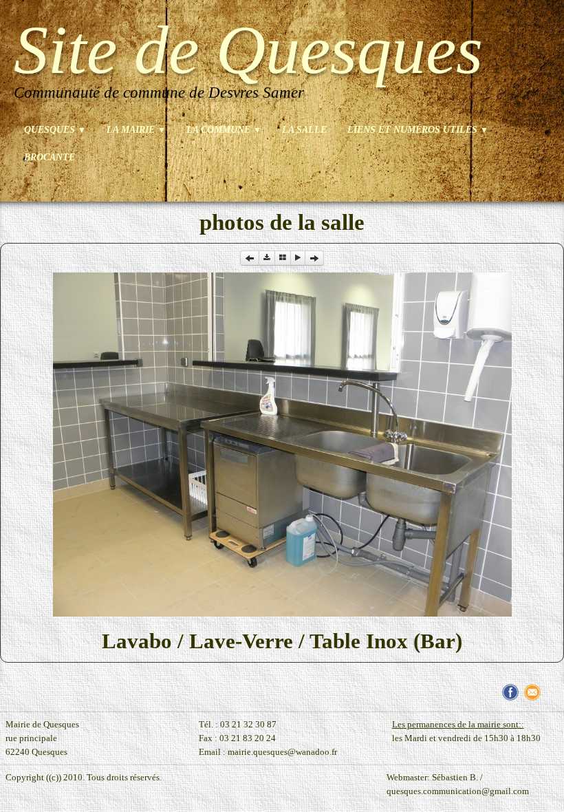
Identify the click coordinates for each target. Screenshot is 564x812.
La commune (223, 130)
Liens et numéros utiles (417, 130)
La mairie (136, 130)
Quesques (55, 130)
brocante (49, 157)
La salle (304, 130)
